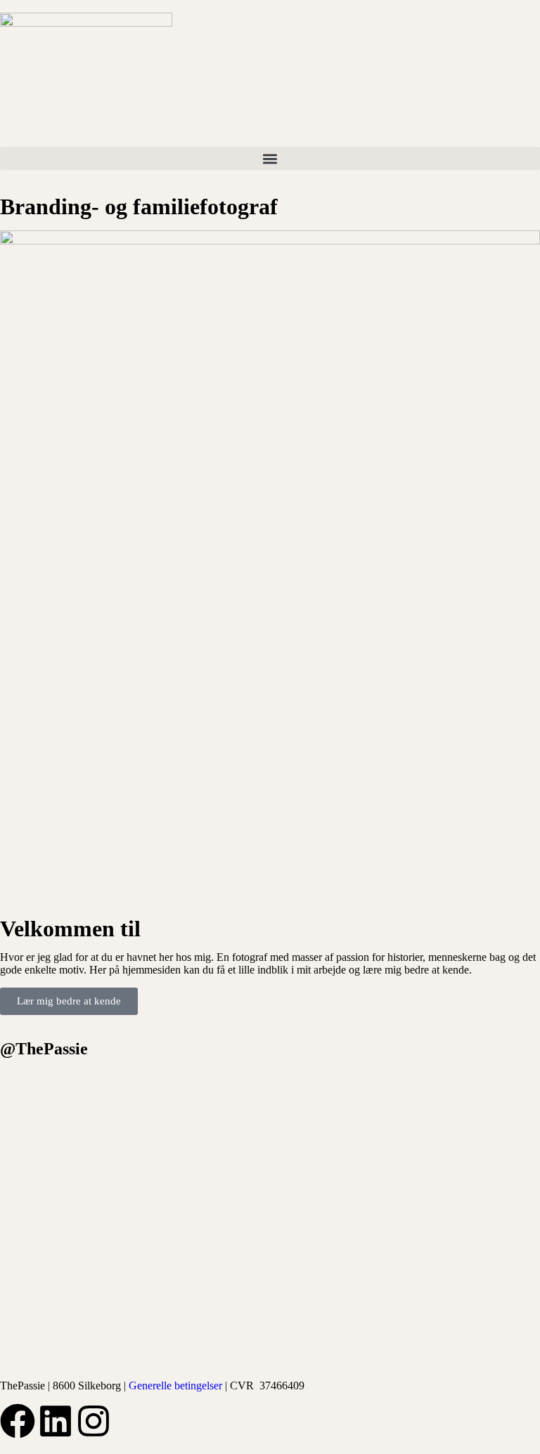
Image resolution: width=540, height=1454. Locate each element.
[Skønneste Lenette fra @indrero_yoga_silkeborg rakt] (133, 1288)
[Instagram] (93, 1421)
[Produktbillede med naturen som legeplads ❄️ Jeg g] (133, 1123)
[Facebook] (17, 1421)
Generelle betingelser (175, 1385)
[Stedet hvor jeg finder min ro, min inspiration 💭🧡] (407, 1263)
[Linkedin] (55, 1421)
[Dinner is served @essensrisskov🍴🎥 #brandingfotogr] (407, 1216)
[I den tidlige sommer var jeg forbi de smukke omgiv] (133, 1222)
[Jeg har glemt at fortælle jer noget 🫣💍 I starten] (407, 1136)
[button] (270, 158)
